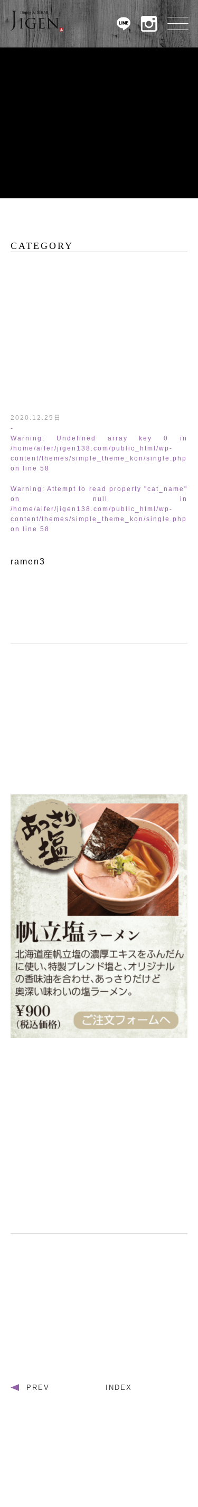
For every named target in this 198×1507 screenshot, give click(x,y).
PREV (38, 1387)
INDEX (119, 1387)
